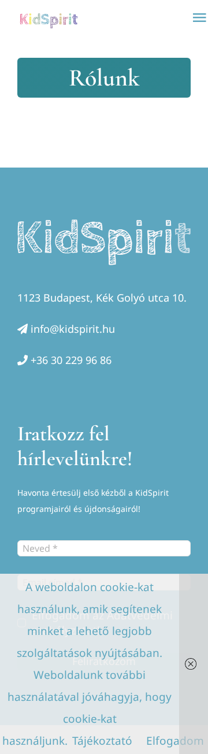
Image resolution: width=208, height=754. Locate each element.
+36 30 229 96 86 (71, 360)
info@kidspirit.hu (73, 329)
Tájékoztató (102, 740)
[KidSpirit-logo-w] (104, 224)
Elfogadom (175, 740)
